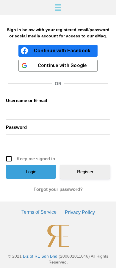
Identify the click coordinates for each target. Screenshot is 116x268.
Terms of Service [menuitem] (39, 212)
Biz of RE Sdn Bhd (40, 256)
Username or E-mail (26, 100)
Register (85, 171)
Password (16, 127)
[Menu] (58, 7)
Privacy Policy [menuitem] (80, 212)
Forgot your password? (58, 189)
